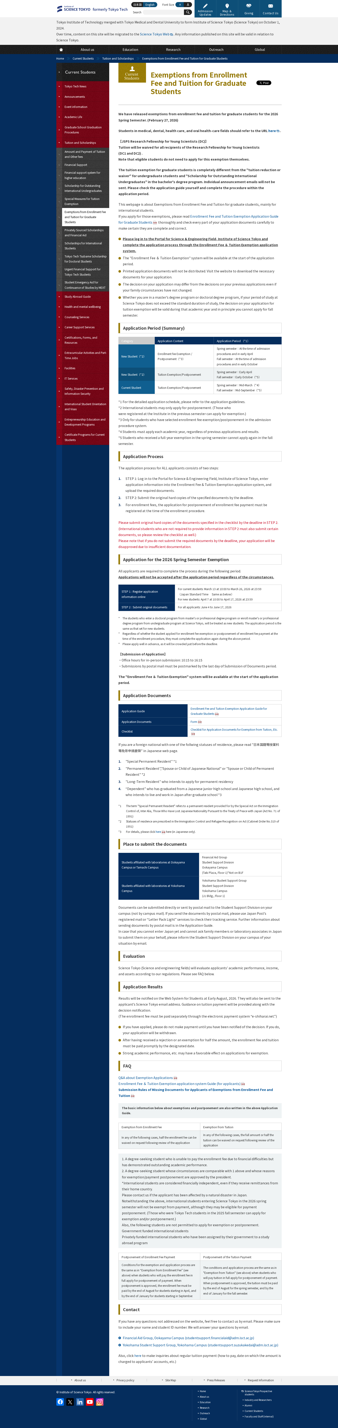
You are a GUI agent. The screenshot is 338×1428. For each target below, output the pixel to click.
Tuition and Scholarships (118, 58)
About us (80, 1380)
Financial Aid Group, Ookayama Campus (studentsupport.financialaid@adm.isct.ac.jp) (188, 1338)
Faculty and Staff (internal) (259, 1416)
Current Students (83, 58)
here (272, 130)
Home (60, 58)
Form (194, 722)
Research (204, 1407)
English (150, 4)
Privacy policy (125, 1380)
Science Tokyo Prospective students (258, 1392)
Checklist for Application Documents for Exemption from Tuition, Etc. (234, 729)
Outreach (205, 1413)
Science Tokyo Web (154, 34)
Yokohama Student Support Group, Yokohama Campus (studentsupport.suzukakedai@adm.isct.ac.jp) (200, 1345)
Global (203, 1418)
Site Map (170, 1380)
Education (205, 1402)
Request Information (261, 1380)
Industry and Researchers (258, 1400)
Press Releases (216, 1380)
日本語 (137, 4)
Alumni (248, 1405)
